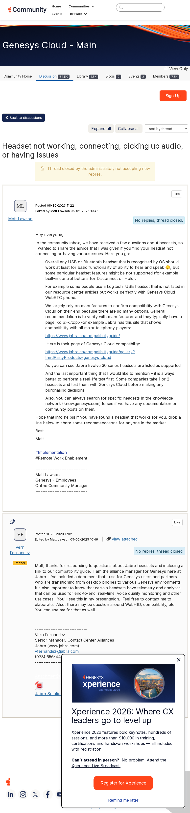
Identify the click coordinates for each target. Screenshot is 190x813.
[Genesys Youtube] (60, 794)
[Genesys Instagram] (23, 794)
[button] (82, 6)
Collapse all (129, 128)
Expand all (101, 128)
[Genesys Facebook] (48, 794)
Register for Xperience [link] (123, 783)
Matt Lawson (20, 218)
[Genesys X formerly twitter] (35, 794)
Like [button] (177, 194)
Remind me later (123, 800)
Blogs (112, 76)
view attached (125, 539)
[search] (121, 7)
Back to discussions (25, 117)
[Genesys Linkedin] (11, 794)
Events (136, 76)
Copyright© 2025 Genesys (42, 782)
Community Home (17, 76)
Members (165, 76)
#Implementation (51, 452)
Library (86, 76)
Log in (176, 7)
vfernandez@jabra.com (57, 651)
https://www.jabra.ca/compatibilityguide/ (82, 335)
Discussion (53, 76)
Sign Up (173, 95)
